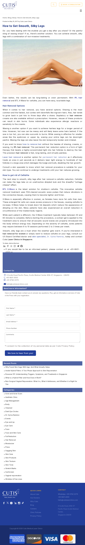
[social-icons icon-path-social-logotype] (23, 503)
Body (14, 18)
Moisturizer (9, 443)
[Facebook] (21, 246)
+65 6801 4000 (12, 278)
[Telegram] (18, 246)
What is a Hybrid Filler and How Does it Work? (23, 378)
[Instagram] (14, 246)
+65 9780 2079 (12, 280)
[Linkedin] (4, 246)
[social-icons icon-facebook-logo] (4, 503)
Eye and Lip (10, 422)
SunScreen (9, 472)
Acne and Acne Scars (13, 394)
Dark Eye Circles (11, 411)
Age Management (12, 401)
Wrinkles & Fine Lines (13, 479)
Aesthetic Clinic (11, 397)
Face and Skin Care (13, 433)
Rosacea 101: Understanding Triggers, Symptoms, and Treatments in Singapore (36, 374)
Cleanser (8, 408)
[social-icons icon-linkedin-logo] (15, 503)
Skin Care (9, 454)
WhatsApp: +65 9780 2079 (68, 494)
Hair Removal (10, 440)
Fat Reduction (10, 436)
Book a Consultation (71, 4)
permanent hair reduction (55, 157)
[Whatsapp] (11, 246)
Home (5, 18)
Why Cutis (34, 501)
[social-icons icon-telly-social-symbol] (11, 503)
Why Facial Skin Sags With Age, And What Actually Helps (27, 367)
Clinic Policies (35, 512)
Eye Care (9, 426)
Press (7, 447)
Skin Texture (10, 461)
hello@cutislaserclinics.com (17, 284)
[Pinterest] (7, 246)
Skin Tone (9, 465)
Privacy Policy (35, 516)
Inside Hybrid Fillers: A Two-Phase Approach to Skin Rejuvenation (31, 371)
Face (7, 429)
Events (8, 418)
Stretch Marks (10, 468)
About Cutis (34, 494)
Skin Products (10, 458)
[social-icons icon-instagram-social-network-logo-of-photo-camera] (19, 503)
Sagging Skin (10, 451)
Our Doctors (35, 498)
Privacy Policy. (68, 346)
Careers (33, 509)
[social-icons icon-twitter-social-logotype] (8, 503)
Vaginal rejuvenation (13, 475)
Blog (9, 18)
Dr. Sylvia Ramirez (48, 236)
